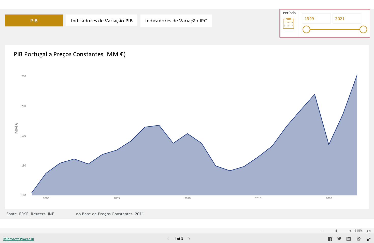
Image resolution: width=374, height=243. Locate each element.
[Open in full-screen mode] (369, 239)
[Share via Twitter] (339, 240)
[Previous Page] (168, 239)
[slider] (306, 29)
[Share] (359, 239)
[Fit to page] (367, 231)
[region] (187, 114)
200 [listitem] (23, 106)
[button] (34, 20)
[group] (334, 23)
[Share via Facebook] (330, 240)
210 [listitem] (23, 76)
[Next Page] (189, 239)
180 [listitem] (23, 165)
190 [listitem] (23, 135)
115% (359, 231)
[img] (288, 23)
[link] (101, 20)
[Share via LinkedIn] (349, 240)
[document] (182, 197)
